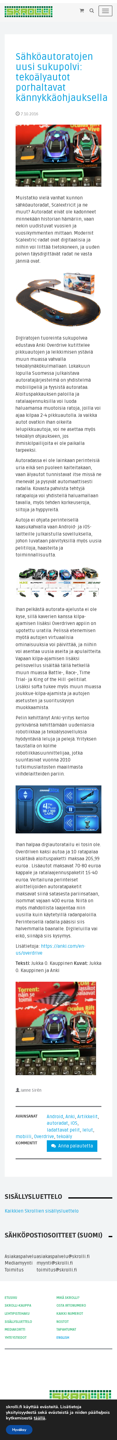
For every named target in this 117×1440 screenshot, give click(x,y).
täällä (39, 1418)
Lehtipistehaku (17, 1314)
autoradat (57, 1123)
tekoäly (64, 1136)
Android (55, 1116)
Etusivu (11, 1298)
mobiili (24, 1136)
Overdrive (44, 1136)
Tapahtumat (66, 1330)
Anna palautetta (74, 1146)
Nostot (62, 1322)
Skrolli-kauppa (18, 1306)
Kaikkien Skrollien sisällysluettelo (42, 1211)
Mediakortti (15, 1330)
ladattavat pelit (63, 1130)
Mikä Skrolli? (68, 1298)
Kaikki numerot (69, 1314)
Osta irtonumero (71, 1306)
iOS (74, 1123)
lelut (87, 1130)
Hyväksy (19, 1429)
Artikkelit (87, 1116)
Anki (70, 1116)
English (62, 1338)
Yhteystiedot (16, 1338)
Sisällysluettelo (18, 1322)
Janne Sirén (31, 1090)
